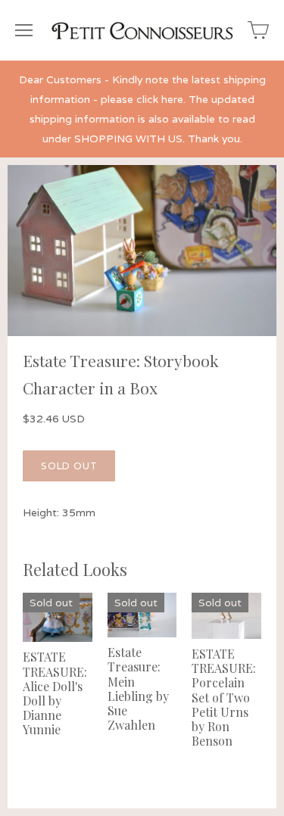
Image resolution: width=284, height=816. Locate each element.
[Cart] (258, 30)
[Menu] (24, 30)
